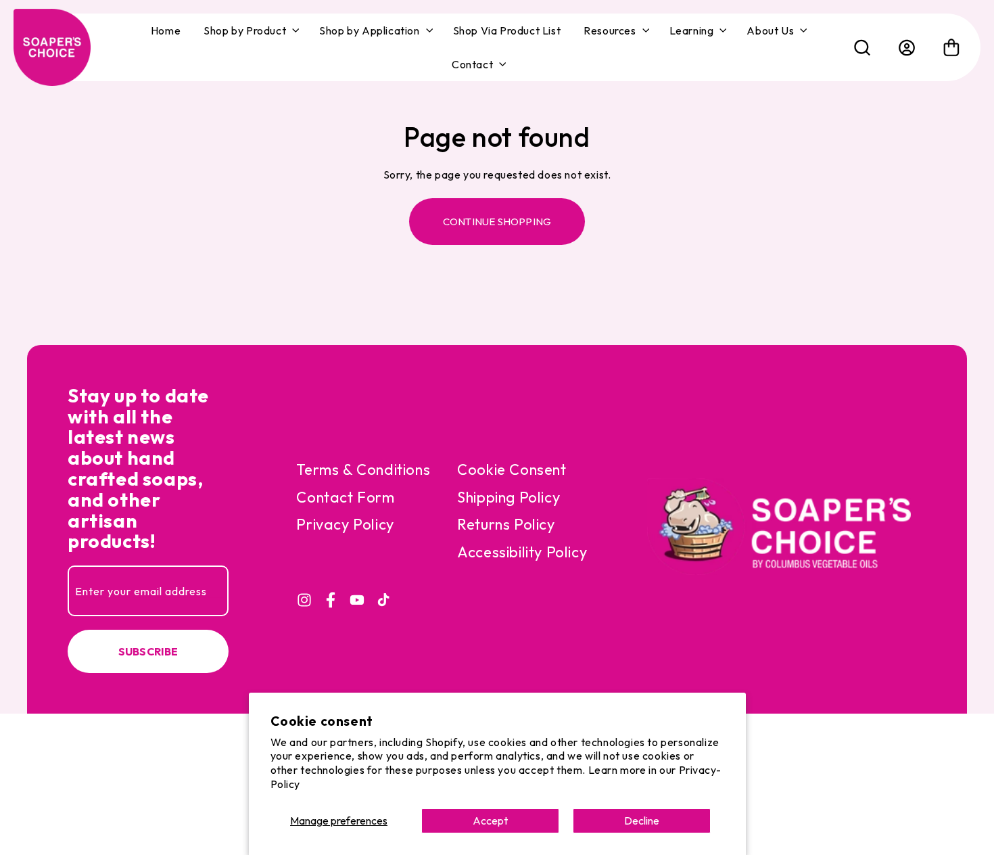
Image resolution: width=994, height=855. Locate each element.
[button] (249, 30)
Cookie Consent (511, 469)
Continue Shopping (497, 221)
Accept (490, 820)
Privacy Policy (345, 524)
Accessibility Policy (522, 551)
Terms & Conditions (363, 469)
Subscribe (148, 651)
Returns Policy (505, 524)
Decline (641, 820)
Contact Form (345, 497)
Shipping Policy (508, 497)
